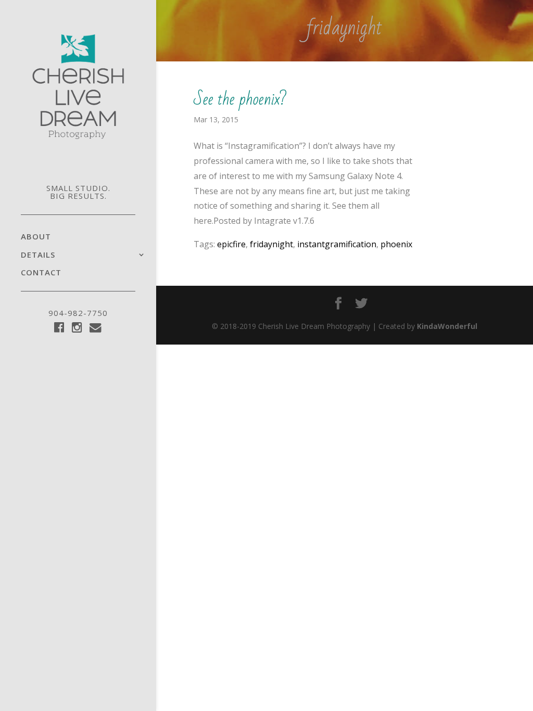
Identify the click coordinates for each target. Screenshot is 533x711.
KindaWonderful (447, 326)
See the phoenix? (240, 99)
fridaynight (271, 244)
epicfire (231, 244)
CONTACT (41, 273)
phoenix (396, 244)
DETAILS (38, 255)
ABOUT (36, 237)
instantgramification (336, 244)
